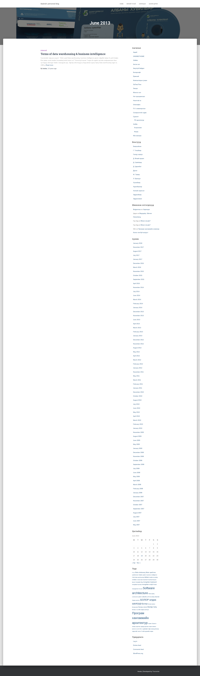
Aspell (135, 52)
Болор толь (152, 607)
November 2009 (138, 432)
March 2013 (137, 327)
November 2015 (138, 271)
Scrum (140, 588)
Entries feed (137, 645)
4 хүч (133, 572)
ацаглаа (138, 626)
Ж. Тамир (136, 174)
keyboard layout (152, 579)
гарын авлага (152, 626)
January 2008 (137, 492)
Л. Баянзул (137, 178)
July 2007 (136, 517)
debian (146, 577)
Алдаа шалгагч (136, 600)
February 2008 (138, 488)
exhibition (134, 579)
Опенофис (136, 104)
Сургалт (136, 116)
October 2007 (137, 504)
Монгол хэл (137, 92)
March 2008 (137, 484)
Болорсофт (137, 72)
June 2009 (136, 440)
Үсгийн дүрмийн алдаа (147, 631)
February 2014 (138, 303)
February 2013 (138, 332)
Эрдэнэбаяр (137, 194)
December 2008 (138, 452)
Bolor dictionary (140, 572)
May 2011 (136, 376)
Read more (49, 65)
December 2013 (138, 311)
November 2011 (138, 372)
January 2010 (137, 428)
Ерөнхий (44, 50)
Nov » (139, 563)
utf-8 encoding (150, 596)
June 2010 (136, 408)
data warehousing (139, 577)
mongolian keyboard (150, 582)
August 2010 (137, 400)
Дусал (135, 170)
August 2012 (137, 348)
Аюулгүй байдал (138, 68)
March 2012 (137, 360)
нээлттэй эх (139, 629)
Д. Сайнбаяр (137, 162)
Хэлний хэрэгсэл (138, 190)
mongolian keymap (137, 584)
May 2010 (136, 412)
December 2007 (138, 496)
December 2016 (138, 263)
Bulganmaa (137, 209)
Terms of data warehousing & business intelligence (73, 54)
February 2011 (138, 384)
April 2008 (136, 480)
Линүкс (135, 88)
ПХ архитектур (139, 120)
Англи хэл (136, 64)
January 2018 (137, 243)
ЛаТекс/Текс (137, 84)
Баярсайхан (137, 146)
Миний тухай (131, 4)
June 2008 (136, 472)
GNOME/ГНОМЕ (138, 56)
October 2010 (137, 396)
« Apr (134, 563)
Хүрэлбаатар (137, 186)
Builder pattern (142, 575)
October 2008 (137, 460)
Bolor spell (149, 572)
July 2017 (136, 255)
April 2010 (136, 416)
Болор (145, 604)
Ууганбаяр (136, 182)
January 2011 (137, 388)
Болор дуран (153, 4)
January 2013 (137, 335)
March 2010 (137, 420)
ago (52, 68)
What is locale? (146, 221)
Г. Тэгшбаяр (137, 150)
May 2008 (136, 476)
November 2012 (138, 344)
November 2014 (138, 287)
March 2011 (137, 380)
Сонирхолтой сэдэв (139, 112)
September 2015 (138, 279)
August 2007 (137, 513)
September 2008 (138, 464)
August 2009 (137, 436)
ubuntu (144, 597)
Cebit (133, 577)
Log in (135, 641)
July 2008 (136, 468)
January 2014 (137, 307)
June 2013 (136, 319)
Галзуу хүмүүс (138, 154)
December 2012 (138, 340)
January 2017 (137, 259)
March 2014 (137, 299)
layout (133, 582)
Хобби (135, 124)
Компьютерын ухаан (140, 80)
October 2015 (137, 275)
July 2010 (136, 404)
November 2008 (138, 456)
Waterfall (157, 596)
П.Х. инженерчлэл (139, 108)
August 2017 (137, 251)
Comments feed (138, 649)
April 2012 (136, 356)
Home (121, 4)
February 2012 (138, 364)
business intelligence (152, 575)
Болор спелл (142, 607)
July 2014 (136, 291)
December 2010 (138, 392)
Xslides (135, 60)
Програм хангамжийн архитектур (140, 618)
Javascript (139, 579)
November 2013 (138, 315)
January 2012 (137, 368)
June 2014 (136, 295)
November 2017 (138, 247)
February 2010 (138, 424)
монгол (134, 629)
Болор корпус (151, 604)
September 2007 (138, 509)
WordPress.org (138, 653)
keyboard (145, 579)
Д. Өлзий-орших (138, 158)
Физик (136, 131)
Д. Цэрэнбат (137, 166)
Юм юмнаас (137, 135)
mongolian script (147, 584)
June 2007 (136, 521)
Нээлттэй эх (137, 100)
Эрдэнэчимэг (137, 199)
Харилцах (142, 4)
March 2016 (137, 267)
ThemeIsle (155, 671)
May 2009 (136, 444)
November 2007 (138, 501)
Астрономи (138, 127)
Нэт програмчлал (139, 96)
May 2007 (136, 525)
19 (142, 556)
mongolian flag (139, 582)
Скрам (149, 623)
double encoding (153, 577)
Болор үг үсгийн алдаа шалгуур (140, 609)
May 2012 (136, 352)
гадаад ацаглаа (145, 626)
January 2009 (137, 448)
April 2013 (136, 324)
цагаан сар (147, 629)
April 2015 (136, 283)
